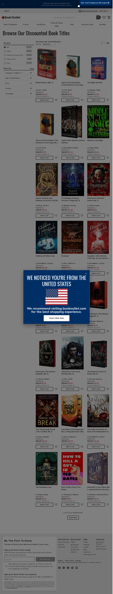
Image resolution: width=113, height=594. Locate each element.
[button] (95, 2)
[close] (86, 273)
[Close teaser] (79, 6)
